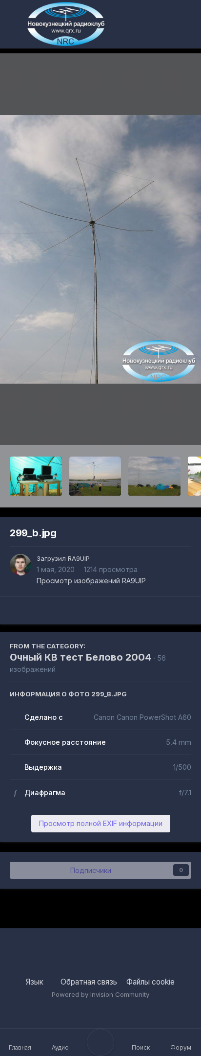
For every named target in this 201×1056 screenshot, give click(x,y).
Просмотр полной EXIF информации (100, 823)
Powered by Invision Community (100, 994)
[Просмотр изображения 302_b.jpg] (95, 476)
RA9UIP (79, 558)
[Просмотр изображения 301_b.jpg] (154, 476)
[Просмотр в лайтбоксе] (100, 249)
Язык (35, 982)
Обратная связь (88, 982)
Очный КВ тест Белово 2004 (80, 657)
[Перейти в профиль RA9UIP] (20, 564)
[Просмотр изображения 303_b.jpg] (36, 476)
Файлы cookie (150, 982)
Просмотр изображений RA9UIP (91, 580)
